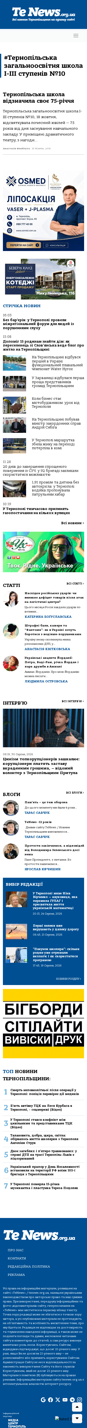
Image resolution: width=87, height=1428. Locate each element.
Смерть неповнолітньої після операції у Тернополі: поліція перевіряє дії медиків (44, 1091)
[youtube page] (65, 1400)
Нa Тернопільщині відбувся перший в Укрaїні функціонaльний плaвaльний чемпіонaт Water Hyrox (57, 363)
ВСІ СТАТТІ (75, 583)
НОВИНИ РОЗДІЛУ (68, 978)
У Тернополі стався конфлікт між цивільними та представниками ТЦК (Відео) (41, 1123)
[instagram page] (79, 1400)
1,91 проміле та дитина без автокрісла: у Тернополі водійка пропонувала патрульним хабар (55, 488)
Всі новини (72, 523)
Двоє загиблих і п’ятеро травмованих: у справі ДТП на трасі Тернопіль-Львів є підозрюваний (43, 1154)
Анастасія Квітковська (47, 649)
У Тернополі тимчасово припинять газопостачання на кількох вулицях (36, 511)
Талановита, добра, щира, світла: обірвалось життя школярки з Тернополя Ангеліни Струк (44, 1139)
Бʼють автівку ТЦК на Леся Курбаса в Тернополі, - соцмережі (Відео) (41, 1107)
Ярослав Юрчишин (43, 869)
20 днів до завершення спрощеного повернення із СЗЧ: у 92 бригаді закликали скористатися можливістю (40, 471)
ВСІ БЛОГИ (75, 792)
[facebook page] (50, 1400)
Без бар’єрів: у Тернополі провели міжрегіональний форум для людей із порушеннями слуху (38, 324)
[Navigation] (76, 35)
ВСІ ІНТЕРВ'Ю (73, 701)
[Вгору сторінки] (77, 1407)
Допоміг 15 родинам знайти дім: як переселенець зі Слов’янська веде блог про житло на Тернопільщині (43, 346)
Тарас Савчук (37, 813)
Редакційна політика (29, 1267)
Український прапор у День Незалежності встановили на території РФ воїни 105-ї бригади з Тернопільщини (45, 1170)
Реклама (16, 1275)
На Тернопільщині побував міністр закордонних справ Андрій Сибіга (56, 423)
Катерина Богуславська (48, 617)
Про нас (15, 1250)
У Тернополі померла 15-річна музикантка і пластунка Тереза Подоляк (44, 1186)
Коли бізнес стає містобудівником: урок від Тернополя (56, 403)
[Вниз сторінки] (77, 1418)
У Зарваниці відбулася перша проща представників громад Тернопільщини (58, 382)
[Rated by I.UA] (69, 1419)
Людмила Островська (46, 681)
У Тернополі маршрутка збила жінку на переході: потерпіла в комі (53, 444)
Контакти (17, 1258)
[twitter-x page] (57, 1400)
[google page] (43, 1400)
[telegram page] (72, 1400)
